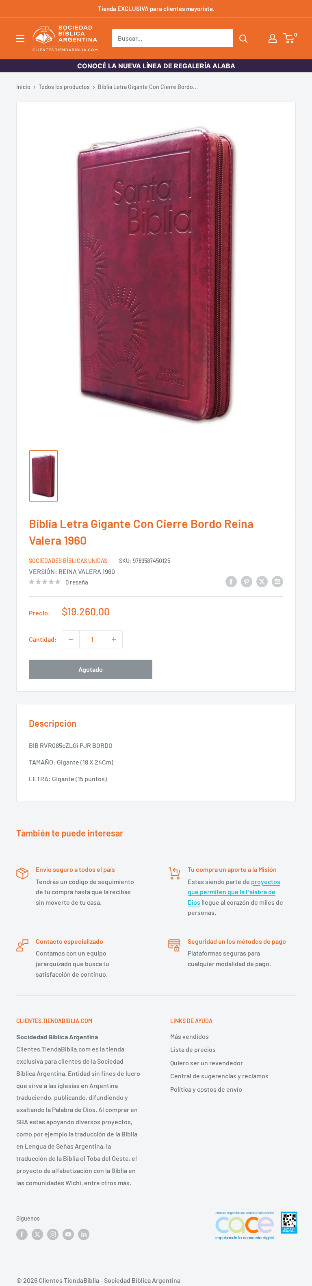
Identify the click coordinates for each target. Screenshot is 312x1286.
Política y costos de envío (206, 1089)
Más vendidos (189, 1036)
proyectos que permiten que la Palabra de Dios (234, 892)
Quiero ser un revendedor (206, 1063)
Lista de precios (193, 1049)
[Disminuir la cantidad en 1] (70, 639)
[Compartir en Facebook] (231, 581)
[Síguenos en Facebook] (22, 1234)
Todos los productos (64, 86)
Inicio (23, 86)
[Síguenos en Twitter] (37, 1234)
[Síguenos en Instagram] (52, 1234)
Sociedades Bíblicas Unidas (68, 560)
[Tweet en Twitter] (262, 581)
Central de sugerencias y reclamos (219, 1076)
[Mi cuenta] (273, 38)
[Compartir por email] (277, 581)
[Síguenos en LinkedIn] (83, 1234)
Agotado (90, 669)
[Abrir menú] (20, 38)
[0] (289, 38)
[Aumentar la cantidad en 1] (113, 639)
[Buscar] (243, 38)
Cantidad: (43, 639)
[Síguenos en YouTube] (68, 1234)
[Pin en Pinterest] (246, 581)
